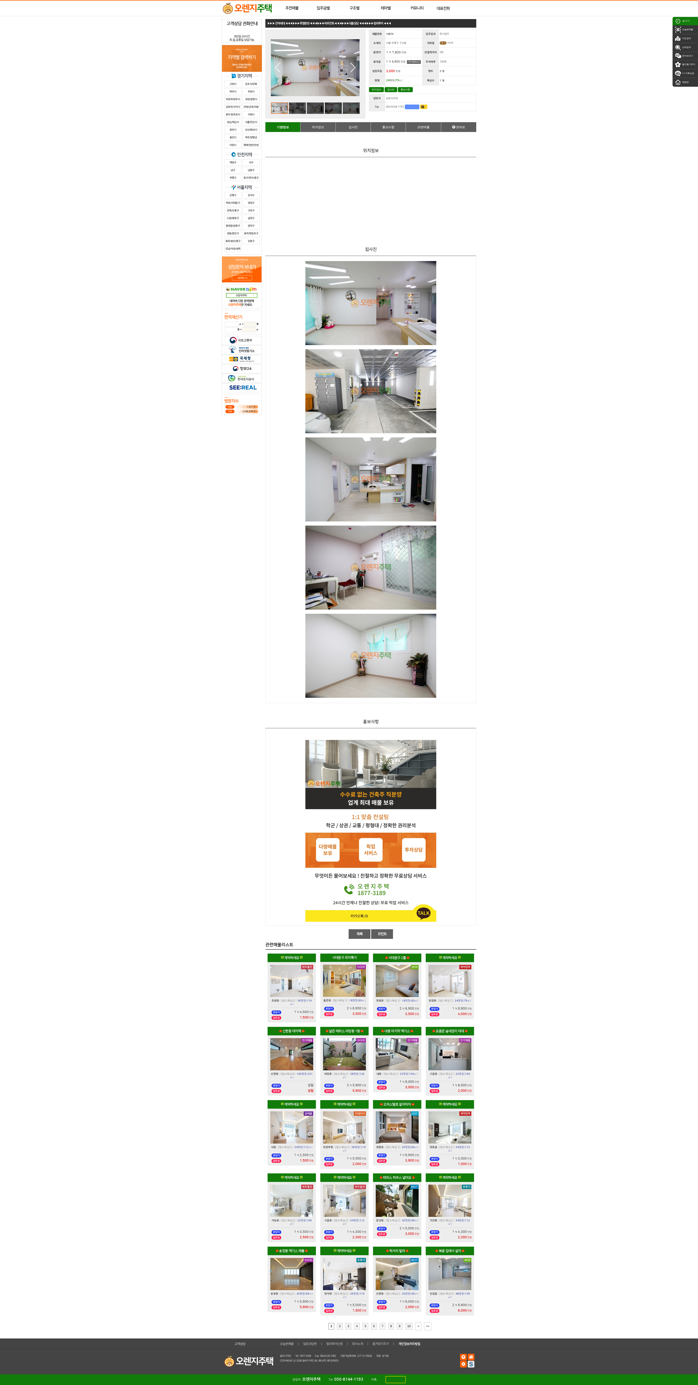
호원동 (275, 1000)
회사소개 (357, 1344)
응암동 (432, 1000)
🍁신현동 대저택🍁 (291, 1031)
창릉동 (380, 1147)
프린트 (382, 934)
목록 (360, 934)
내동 (379, 1074)
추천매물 (291, 8)
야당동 (328, 1074)
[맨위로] (463, 1357)
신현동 (274, 1074)
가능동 (275, 1220)
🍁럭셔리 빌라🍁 (397, 1251)
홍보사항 (405, 89)
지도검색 (686, 38)
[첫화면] (471, 1357)
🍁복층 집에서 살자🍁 (450, 1251)
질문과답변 (310, 1344)
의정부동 (328, 1147)
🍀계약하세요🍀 (291, 958)
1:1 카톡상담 (688, 73)
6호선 (443, 43)
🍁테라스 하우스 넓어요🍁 (397, 1178)
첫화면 (685, 82)
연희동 (380, 1000)
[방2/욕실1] (340, 1000)
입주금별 (323, 8)
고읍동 (433, 1074)
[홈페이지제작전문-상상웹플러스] (471, 1364)
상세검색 (686, 47)
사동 (273, 1147)
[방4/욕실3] (446, 1293)
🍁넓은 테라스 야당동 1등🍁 (344, 1031)
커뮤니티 (417, 8)
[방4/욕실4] (287, 1073)
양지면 (328, 1293)
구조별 (354, 8)
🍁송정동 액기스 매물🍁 (291, 1251)
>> (427, 1326)
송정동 (274, 1293)
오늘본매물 (687, 29)
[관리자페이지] (463, 1364)
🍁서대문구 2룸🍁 (397, 958)
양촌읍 (433, 1147)
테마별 (386, 8)
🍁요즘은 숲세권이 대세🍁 (450, 1031)
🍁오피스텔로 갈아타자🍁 (397, 1104)
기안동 (433, 1220)
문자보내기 (687, 56)
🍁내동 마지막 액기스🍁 (397, 1031)
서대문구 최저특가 (344, 958)
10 (409, 1326)
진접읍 (433, 1293)
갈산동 (380, 1220)
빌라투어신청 (334, 1344)
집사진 (390, 89)
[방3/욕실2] (288, 1000)
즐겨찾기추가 (688, 64)
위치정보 (376, 89)
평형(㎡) (357, 1000)
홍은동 (327, 1000)
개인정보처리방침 (409, 1344)
